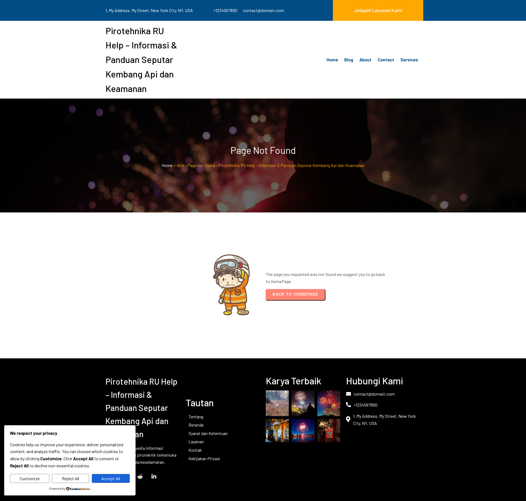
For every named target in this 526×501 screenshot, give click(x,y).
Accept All (110, 478)
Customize (30, 478)
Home (167, 165)
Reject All (70, 478)
